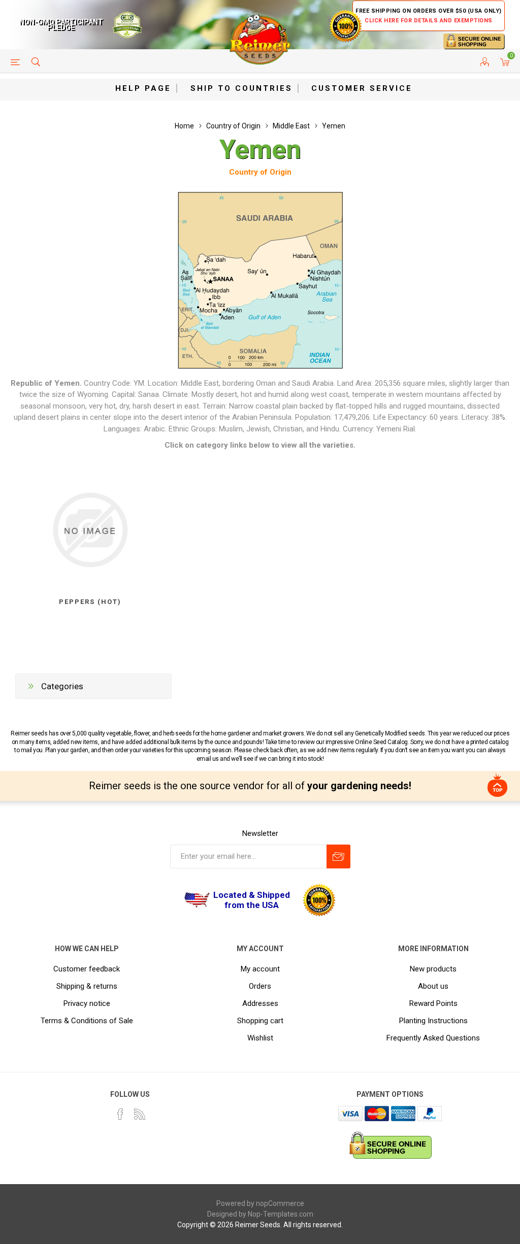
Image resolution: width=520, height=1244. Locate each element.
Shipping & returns (86, 986)
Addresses (260, 1003)
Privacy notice (86, 1003)
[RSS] (140, 1114)
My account (260, 968)
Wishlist (260, 1038)
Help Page (143, 88)
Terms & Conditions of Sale (87, 1020)
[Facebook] (120, 1114)
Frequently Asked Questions (433, 1038)
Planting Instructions (433, 1020)
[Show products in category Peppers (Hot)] (90, 530)
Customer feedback (86, 968)
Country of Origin (260, 172)
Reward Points (433, 1003)
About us (433, 986)
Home (184, 126)
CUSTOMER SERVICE (361, 88)
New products (433, 968)
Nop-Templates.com (280, 1214)
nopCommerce (280, 1203)
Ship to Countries (241, 88)
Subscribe (338, 856)
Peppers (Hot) (90, 602)
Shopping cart (260, 1020)
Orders (260, 986)
